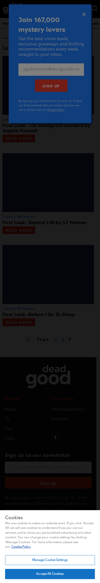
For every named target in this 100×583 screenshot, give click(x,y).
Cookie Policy (21, 547)
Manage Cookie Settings (50, 560)
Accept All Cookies (50, 573)
